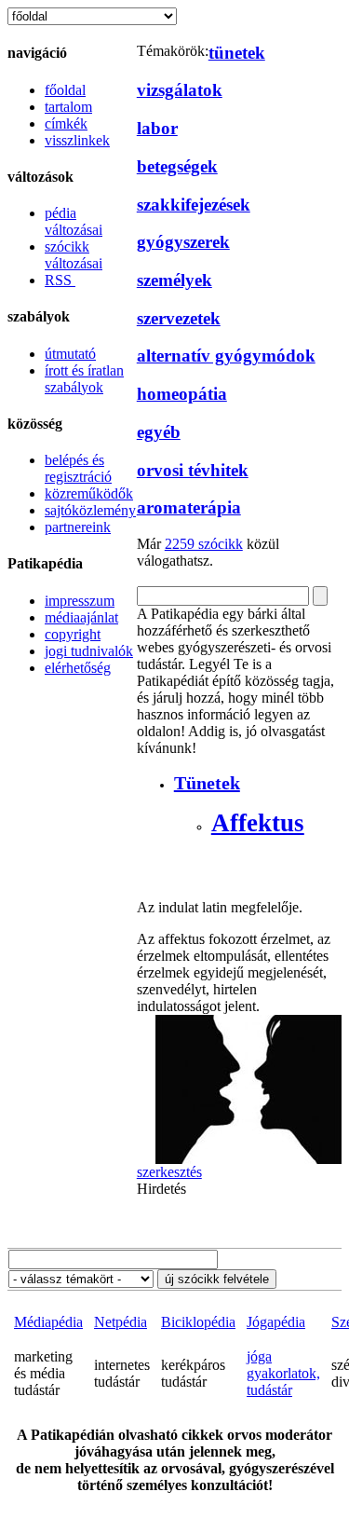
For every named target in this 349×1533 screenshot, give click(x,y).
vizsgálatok (179, 90)
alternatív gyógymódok (226, 355)
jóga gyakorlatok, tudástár (283, 1373)
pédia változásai (73, 221)
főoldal (65, 90)
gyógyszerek (183, 242)
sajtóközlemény (90, 510)
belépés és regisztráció (78, 468)
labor (157, 128)
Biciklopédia (198, 1322)
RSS (60, 280)
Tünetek (207, 783)
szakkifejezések (193, 204)
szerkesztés (169, 1172)
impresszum (79, 601)
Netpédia (120, 1322)
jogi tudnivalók (89, 651)
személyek (174, 280)
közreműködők (89, 493)
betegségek (177, 166)
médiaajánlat (81, 617)
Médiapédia (48, 1322)
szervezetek (179, 318)
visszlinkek (77, 140)
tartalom (68, 107)
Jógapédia (276, 1322)
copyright (73, 634)
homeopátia (182, 394)
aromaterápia (189, 507)
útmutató (70, 354)
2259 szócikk (204, 544)
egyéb (159, 432)
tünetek (236, 52)
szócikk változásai (73, 255)
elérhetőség (78, 668)
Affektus (257, 823)
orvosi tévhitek (192, 470)
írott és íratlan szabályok (84, 379)
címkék (66, 123)
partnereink (78, 527)
